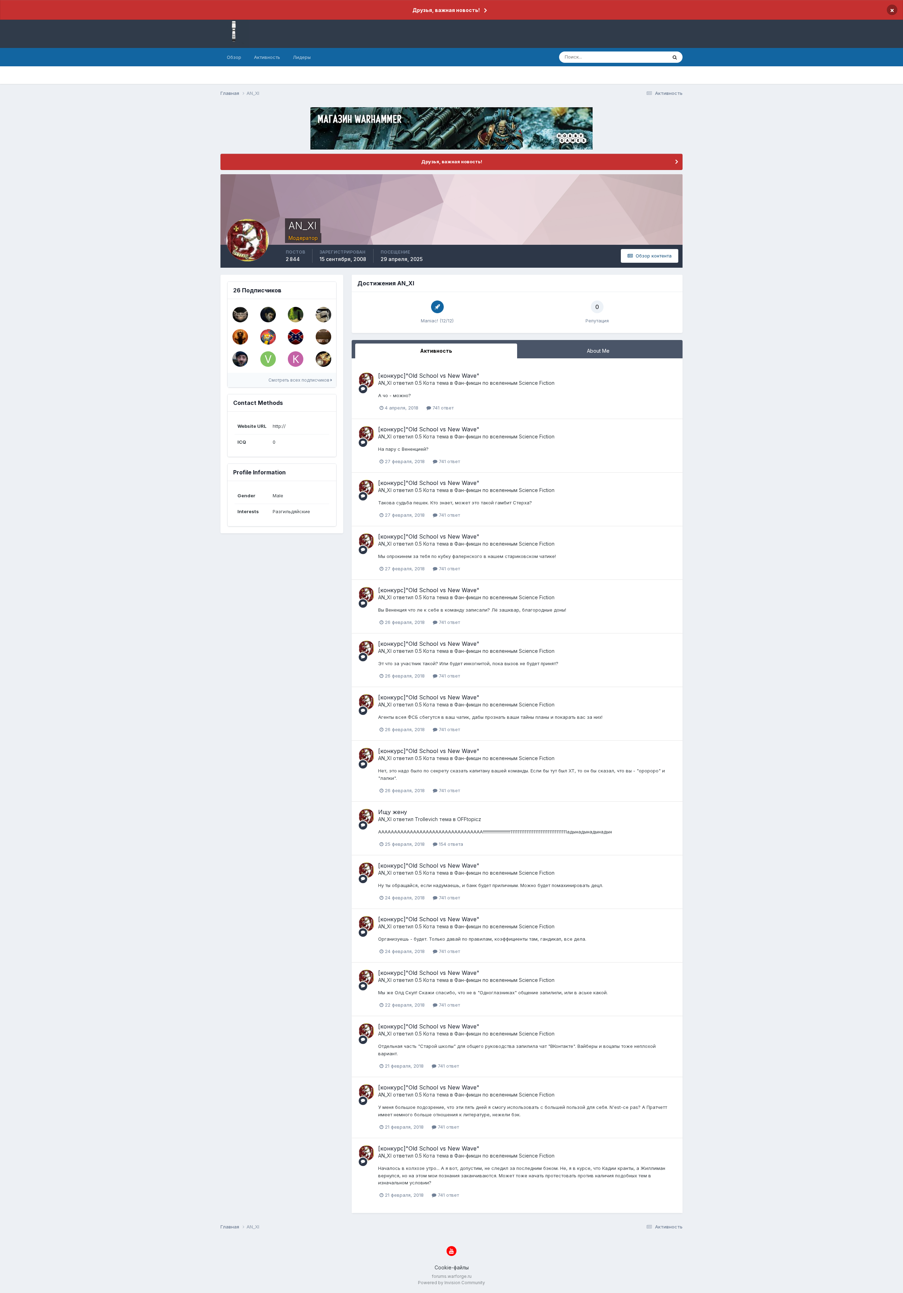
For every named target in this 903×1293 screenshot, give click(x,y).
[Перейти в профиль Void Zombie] (268, 314)
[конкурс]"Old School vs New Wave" (428, 375)
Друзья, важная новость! (446, 10)
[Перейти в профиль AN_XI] (366, 380)
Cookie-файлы (452, 1267)
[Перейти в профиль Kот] (268, 337)
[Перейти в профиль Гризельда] (323, 359)
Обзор (234, 57)
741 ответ (442, 408)
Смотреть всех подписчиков (299, 380)
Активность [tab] (436, 351)
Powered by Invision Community (451, 1282)
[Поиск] (675, 57)
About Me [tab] (598, 351)
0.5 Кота (425, 383)
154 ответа (450, 844)
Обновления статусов (634, 57)
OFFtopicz (469, 819)
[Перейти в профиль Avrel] (240, 337)
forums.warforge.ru (452, 1276)
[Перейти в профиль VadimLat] (268, 359)
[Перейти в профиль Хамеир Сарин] (240, 359)
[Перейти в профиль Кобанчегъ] (295, 359)
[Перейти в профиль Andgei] (323, 314)
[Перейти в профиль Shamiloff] (295, 337)
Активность (267, 57)
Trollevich (426, 819)
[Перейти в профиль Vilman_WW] (295, 314)
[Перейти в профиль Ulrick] (240, 314)
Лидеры (302, 57)
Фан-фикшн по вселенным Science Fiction (504, 383)
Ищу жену (392, 811)
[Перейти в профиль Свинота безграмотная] (323, 337)
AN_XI (385, 383)
